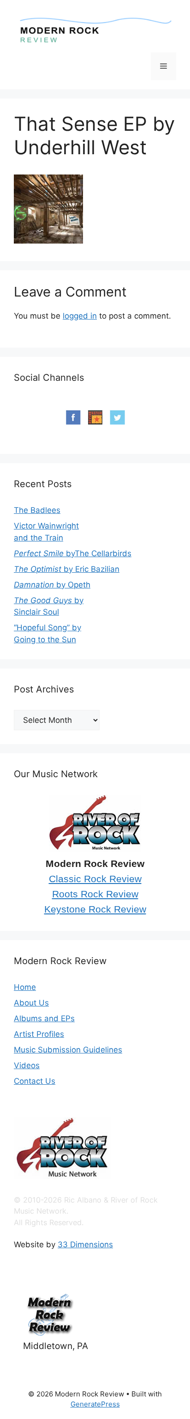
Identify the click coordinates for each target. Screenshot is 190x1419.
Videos (27, 1065)
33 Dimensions (85, 1244)
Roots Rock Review (95, 894)
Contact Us (34, 1081)
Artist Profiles (39, 1034)
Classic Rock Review (95, 878)
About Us (31, 1002)
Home (25, 987)
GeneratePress (95, 1404)
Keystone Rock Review (95, 909)
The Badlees (37, 510)
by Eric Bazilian (66, 569)
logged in (80, 315)
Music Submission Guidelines (68, 1049)
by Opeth (52, 584)
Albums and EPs (44, 1018)
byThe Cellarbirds (72, 553)
